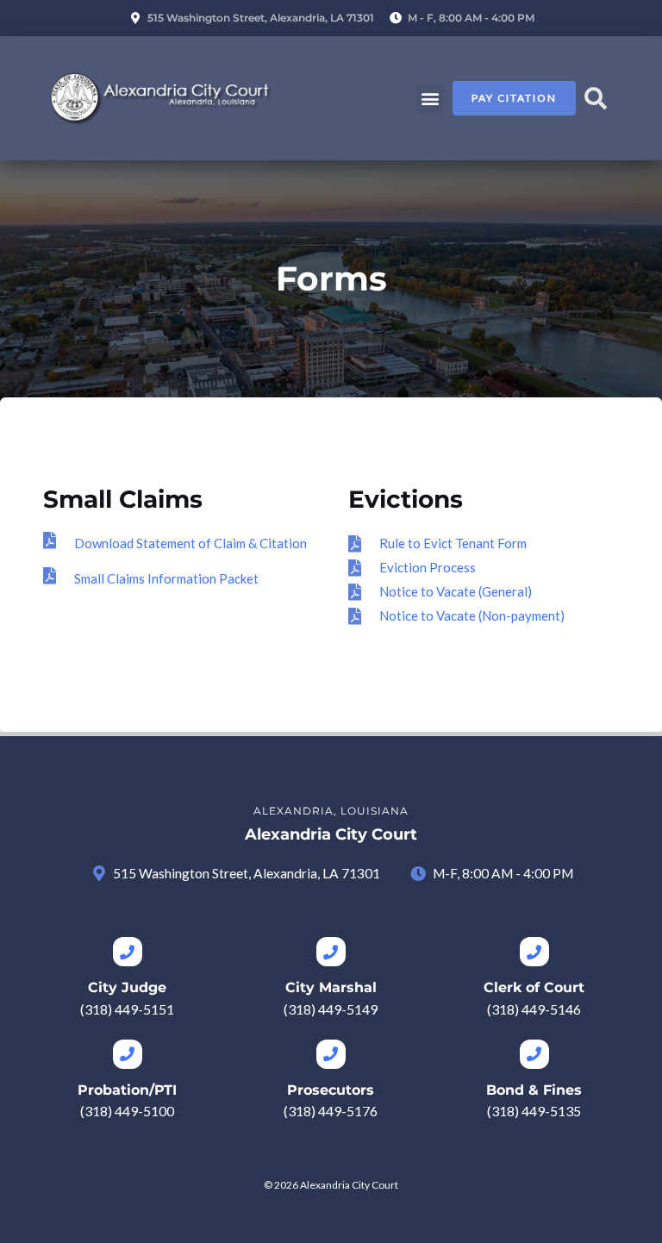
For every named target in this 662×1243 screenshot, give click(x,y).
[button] (429, 98)
